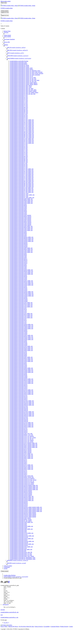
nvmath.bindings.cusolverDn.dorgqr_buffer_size (21, 282)
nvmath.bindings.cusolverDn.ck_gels (19, 152)
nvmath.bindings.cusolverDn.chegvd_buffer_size (21, 425)
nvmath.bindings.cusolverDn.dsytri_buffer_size (21, 314)
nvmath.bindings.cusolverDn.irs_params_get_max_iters (23, 81)
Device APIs (7, 42)
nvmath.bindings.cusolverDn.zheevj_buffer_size (21, 458)
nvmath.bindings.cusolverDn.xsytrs (18, 548)
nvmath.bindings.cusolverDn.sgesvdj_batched (21, 490)
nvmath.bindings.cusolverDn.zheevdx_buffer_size (22, 404)
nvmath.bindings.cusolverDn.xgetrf (18, 530)
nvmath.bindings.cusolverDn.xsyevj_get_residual (21, 440)
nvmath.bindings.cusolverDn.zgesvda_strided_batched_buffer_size (26, 511)
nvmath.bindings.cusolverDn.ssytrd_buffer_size (21, 346)
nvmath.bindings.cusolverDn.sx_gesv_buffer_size (22, 143)
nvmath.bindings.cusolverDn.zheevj (18, 463)
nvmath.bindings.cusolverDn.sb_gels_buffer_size (21, 190)
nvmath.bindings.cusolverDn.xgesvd (18, 540)
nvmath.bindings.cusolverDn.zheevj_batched (20, 452)
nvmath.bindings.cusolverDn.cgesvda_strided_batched (23, 515)
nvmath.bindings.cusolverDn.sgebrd (18, 329)
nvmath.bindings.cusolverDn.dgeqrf (18, 276)
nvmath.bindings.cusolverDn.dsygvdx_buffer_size (22, 413)
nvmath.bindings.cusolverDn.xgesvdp (19, 542)
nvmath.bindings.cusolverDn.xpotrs (18, 525)
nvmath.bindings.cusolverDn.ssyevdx (19, 406)
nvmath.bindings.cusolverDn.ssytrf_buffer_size (21, 302)
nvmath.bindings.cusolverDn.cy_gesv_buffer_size (22, 130)
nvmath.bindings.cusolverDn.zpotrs (18, 214)
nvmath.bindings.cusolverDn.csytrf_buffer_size (21, 305)
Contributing (7, 567)
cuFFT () (15, 53)
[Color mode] (1, 14)
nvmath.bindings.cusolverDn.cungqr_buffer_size (21, 283)
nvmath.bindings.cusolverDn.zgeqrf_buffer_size (21, 274)
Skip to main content (6, 1)
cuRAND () (16, 563)
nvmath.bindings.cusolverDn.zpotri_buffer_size (21, 230)
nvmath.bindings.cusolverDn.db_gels (19, 160)
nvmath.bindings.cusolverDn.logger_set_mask (21, 555)
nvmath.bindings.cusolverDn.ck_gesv (19, 104)
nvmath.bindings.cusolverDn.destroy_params (20, 519)
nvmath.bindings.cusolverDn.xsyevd (18, 534)
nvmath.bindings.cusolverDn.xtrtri (18, 550)
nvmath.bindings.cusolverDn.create (18, 62)
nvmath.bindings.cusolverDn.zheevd (18, 399)
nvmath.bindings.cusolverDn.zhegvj (18, 474)
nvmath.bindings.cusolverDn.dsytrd (18, 353)
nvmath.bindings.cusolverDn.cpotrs (18, 212)
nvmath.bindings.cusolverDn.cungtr (18, 365)
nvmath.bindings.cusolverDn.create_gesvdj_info (21, 475)
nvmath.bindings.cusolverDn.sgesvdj (18, 501)
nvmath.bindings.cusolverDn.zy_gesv (19, 100)
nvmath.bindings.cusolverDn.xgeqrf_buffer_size (21, 526)
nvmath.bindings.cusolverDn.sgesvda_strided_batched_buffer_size (26, 507)
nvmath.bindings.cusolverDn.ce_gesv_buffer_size (22, 129)
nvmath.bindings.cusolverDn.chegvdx (19, 419)
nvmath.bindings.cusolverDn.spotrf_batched (20, 215)
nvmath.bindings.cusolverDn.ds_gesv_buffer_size (22, 133)
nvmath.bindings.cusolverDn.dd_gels (19, 156)
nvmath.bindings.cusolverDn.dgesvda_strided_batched (23, 514)
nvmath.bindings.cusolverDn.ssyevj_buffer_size (21, 454)
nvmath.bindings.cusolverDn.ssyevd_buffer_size (21, 389)
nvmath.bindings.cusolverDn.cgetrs (18, 267)
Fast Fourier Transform (9, 39)
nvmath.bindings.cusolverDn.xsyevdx (19, 537)
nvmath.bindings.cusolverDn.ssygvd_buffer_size (21, 422)
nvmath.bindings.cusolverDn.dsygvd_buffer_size (21, 424)
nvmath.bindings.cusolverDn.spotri (18, 231)
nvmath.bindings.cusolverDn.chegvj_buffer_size (21, 467)
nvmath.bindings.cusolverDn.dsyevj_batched (20, 449)
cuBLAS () (16, 47)
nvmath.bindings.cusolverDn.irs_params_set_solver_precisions (25, 74)
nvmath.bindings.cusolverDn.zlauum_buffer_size (21, 241)
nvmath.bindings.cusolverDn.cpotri (18, 234)
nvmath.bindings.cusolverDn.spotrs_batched (20, 220)
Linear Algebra (7, 36)
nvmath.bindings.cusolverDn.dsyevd (18, 396)
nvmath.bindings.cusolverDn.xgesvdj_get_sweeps (22, 484)
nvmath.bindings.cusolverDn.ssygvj (18, 470)
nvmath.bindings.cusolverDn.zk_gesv (19, 98)
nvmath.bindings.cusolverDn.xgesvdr (19, 545)
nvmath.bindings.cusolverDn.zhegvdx (19, 421)
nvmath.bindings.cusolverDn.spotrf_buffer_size (21, 199)
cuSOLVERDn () (19, 58)
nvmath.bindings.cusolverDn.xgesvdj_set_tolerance (22, 478)
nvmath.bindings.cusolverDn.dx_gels (19, 162)
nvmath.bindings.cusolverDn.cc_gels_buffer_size (21, 175)
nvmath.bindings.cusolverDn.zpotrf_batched (20, 219)
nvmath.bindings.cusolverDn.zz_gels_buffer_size (21, 169)
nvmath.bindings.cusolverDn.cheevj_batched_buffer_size (23, 445)
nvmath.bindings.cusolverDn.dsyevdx (19, 407)
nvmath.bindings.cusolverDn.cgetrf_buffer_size (21, 250)
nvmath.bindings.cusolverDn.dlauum (18, 244)
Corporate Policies (55, 626)
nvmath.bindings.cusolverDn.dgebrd (18, 331)
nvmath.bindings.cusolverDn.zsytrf (18, 312)
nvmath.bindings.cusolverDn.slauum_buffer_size (21, 237)
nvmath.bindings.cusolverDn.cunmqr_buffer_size (22, 294)
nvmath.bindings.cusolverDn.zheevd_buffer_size (21, 394)
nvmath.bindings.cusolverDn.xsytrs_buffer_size (21, 546)
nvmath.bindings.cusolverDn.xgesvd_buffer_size (21, 538)
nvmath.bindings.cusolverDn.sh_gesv (19, 115)
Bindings (6, 44)
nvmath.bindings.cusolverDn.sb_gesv (19, 117)
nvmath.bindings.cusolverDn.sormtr (18, 373)
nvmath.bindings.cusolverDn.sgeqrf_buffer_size (21, 269)
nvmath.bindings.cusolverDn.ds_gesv (19, 108)
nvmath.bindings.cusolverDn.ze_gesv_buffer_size (22, 124)
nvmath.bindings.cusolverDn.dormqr (18, 298)
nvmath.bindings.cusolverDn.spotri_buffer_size (21, 226)
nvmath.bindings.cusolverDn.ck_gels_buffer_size (22, 177)
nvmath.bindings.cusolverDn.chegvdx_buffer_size (22, 414)
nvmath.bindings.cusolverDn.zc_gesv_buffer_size (22, 121)
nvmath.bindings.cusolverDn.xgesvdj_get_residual (22, 482)
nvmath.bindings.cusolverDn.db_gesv (19, 111)
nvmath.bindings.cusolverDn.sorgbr (18, 340)
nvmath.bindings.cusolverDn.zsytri (18, 323)
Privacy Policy (4, 626)
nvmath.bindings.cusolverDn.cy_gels (19, 155)
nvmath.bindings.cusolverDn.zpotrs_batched (20, 224)
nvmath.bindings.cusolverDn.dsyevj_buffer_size (21, 455)
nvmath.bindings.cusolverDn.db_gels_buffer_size (22, 185)
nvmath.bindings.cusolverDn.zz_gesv (19, 95)
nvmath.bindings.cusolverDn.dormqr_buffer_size (21, 293)
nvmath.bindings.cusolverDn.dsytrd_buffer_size (21, 347)
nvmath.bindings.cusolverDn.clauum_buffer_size (21, 239)
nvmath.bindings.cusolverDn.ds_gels (18, 158)
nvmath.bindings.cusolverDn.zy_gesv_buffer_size (22, 125)
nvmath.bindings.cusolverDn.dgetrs (18, 265)
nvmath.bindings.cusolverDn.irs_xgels (19, 196)
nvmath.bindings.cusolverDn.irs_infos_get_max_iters (22, 93)
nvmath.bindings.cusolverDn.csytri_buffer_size (21, 316)
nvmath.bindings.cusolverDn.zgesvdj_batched (21, 495)
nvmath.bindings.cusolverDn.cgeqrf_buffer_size (21, 272)
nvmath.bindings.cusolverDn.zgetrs (18, 268)
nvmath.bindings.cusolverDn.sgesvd (18, 384)
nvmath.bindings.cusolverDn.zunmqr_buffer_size (22, 295)
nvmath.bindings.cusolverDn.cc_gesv (19, 102)
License (5, 568)
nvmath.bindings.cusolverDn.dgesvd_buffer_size (21, 380)
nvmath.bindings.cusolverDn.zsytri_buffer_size (21, 317)
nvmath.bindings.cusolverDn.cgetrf (18, 256)
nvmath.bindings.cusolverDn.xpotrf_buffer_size (21, 522)
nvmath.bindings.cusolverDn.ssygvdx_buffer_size (22, 411)
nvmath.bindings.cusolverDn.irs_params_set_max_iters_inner (24, 80)
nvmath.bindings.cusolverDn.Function (19, 61)
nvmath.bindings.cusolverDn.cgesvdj (19, 504)
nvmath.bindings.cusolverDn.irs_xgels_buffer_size (22, 197)
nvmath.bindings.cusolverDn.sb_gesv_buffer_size (22, 141)
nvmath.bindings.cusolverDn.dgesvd (18, 385)
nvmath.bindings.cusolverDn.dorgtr (18, 364)
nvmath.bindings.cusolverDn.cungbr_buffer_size (21, 338)
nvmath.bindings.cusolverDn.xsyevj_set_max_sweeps (23, 437)
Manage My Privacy (13, 626)
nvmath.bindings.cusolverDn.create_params (20, 518)
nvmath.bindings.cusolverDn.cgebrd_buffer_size (21, 327)
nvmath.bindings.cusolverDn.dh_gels (19, 159)
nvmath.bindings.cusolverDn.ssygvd (18, 428)
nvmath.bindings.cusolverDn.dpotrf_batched (20, 216)
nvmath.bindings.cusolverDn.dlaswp (18, 260)
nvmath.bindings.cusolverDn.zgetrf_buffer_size (21, 252)
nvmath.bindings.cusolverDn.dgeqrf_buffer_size (21, 271)
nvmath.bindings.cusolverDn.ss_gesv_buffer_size (22, 139)
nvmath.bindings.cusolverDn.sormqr (18, 297)
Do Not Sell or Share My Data (26, 626)
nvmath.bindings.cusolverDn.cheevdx (19, 409)
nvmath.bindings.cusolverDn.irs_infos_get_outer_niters (23, 89)
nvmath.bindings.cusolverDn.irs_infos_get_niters (21, 88)
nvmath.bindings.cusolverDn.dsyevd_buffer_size (21, 391)
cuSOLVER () (17, 55)
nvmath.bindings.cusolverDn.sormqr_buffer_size (21, 291)
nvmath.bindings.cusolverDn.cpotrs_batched (20, 223)
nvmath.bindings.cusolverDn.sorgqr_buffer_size (21, 280)
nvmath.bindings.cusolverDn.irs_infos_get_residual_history (24, 92)
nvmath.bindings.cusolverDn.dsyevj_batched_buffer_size (23, 444)
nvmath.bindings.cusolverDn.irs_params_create (21, 68)
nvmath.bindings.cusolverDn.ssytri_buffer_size (21, 313)
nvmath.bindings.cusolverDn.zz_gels (18, 144)
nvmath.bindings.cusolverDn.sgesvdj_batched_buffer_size (24, 485)
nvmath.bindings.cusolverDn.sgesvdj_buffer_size (21, 496)
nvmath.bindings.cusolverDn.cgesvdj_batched (21, 493)
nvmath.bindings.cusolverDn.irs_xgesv (19, 193)
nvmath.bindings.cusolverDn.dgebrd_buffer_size (21, 325)
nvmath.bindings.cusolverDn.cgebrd (18, 332)
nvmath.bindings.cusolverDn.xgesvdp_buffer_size (22, 541)
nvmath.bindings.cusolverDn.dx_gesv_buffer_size (22, 137)
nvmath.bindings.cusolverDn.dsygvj (18, 471)
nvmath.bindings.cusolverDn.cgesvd (18, 387)
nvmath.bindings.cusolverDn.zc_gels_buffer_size (21, 170)
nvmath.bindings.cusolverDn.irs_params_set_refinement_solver (25, 70)
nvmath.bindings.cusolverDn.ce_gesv (19, 103)
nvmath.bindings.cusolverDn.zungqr (18, 290)
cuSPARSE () (17, 560)
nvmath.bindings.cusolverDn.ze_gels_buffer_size (21, 173)
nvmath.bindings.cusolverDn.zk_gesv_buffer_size (22, 122)
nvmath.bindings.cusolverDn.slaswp (18, 259)
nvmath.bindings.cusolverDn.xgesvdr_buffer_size (22, 544)
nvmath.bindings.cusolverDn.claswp (18, 261)
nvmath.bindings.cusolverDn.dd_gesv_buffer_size (22, 132)
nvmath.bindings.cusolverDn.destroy (18, 63)
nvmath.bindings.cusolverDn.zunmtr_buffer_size (21, 372)
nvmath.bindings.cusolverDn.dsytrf (18, 309)
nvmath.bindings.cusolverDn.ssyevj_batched (20, 448)
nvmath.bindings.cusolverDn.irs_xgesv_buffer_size (22, 194)
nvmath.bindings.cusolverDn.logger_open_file (21, 552)
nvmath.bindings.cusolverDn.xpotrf (18, 523)
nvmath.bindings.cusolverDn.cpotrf (18, 207)
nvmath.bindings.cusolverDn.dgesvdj (19, 503)
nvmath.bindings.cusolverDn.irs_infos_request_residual (23, 91)
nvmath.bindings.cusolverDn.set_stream (19, 65)
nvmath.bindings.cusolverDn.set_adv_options (21, 520)
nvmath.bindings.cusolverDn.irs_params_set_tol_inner (23, 77)
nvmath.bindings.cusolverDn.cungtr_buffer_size (21, 359)
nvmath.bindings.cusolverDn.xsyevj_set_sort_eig (21, 439)
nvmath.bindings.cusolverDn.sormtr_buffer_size (21, 368)
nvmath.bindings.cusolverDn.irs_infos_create (20, 87)
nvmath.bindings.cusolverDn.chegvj (18, 473)
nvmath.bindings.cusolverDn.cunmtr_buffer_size (21, 370)
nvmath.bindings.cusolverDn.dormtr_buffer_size (21, 369)
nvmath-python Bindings (10, 575)
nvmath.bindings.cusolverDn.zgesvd (18, 388)
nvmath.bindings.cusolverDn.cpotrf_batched (20, 218)
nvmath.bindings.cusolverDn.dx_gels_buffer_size (22, 186)
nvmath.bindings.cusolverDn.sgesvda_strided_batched (23, 512)
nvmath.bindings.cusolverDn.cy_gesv (19, 106)
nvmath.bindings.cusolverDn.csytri (18, 321)
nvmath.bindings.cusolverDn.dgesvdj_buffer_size (22, 497)
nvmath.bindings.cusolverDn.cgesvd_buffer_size (21, 381)
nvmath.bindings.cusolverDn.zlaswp (18, 263)
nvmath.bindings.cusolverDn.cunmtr (18, 376)
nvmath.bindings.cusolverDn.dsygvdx (19, 418)
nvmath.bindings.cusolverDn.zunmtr (18, 377)
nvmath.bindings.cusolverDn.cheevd (18, 398)
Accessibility (47, 626)
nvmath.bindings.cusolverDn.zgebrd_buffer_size (21, 328)
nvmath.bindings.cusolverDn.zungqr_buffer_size (21, 284)
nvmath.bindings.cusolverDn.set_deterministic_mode (22, 557)
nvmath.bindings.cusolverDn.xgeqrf (18, 527)
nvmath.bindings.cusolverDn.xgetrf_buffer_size (21, 529)
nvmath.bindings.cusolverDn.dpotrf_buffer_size (21, 200)
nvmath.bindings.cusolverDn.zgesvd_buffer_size (21, 383)
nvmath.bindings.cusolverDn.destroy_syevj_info (21, 434)
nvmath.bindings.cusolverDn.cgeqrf (18, 278)
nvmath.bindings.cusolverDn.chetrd (18, 354)
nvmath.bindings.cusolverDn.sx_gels (18, 167)
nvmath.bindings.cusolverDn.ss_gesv (19, 114)
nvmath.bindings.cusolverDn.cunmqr (19, 299)
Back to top (3, 2)
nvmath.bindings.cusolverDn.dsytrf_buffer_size (21, 304)
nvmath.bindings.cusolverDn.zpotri (18, 235)
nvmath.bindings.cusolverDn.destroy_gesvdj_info (22, 477)
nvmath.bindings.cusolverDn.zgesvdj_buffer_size (22, 500)
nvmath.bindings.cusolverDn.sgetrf (18, 253)
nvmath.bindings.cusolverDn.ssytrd (18, 351)
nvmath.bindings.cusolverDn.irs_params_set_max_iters (23, 78)
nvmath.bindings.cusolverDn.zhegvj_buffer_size (21, 469)
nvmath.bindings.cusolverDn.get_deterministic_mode (22, 559)
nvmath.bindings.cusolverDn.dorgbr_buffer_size (21, 336)
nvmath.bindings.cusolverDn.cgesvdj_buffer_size (22, 499)
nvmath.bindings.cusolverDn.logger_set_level (21, 553)
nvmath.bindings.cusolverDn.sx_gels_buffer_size (21, 192)
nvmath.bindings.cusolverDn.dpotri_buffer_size (21, 227)
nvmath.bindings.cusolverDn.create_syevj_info (21, 433)
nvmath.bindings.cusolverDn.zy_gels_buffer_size (22, 174)
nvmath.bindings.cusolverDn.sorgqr (18, 286)
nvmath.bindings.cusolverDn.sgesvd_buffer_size (21, 379)
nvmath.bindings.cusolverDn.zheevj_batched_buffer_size (23, 447)
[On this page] (1, 17)
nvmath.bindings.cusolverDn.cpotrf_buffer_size (21, 201)
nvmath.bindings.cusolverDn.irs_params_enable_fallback (23, 83)
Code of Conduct (8, 565)
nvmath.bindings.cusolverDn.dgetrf (18, 254)
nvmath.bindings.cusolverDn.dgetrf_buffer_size (21, 249)
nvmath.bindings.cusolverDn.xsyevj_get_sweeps (21, 441)
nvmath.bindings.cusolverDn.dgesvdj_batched (21, 492)
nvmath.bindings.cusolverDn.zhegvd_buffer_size (21, 426)
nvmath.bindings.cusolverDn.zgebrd (18, 334)
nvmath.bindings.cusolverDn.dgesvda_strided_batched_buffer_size (26, 508)
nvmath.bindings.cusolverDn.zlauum (18, 246)
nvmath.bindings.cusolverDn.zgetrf (18, 257)
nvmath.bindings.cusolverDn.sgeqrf (18, 275)
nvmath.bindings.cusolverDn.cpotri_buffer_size (21, 229)
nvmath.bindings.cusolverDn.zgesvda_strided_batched (23, 516)
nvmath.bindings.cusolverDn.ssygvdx (19, 417)
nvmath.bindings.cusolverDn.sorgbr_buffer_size (21, 335)
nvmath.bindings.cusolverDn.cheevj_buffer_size (21, 456)
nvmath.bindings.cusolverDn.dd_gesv (19, 107)
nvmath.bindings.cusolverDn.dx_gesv (19, 113)
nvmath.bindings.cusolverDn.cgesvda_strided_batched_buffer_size (26, 510)
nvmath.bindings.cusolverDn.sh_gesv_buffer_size (22, 140)
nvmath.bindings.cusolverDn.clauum (18, 245)
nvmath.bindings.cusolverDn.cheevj (18, 462)
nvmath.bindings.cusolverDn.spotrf (18, 204)
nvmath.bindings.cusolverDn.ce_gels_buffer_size (21, 178)
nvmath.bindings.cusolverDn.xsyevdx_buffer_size (22, 535)
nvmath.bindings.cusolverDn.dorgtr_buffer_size (21, 358)
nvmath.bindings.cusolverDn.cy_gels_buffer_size (22, 179)
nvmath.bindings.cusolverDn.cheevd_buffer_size (21, 392)
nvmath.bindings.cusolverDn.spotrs (18, 209)
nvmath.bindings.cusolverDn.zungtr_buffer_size (21, 361)
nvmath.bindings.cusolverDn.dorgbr (18, 342)
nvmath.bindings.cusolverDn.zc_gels (18, 145)
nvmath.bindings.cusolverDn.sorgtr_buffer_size (21, 357)
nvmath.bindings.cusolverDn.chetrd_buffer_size (21, 349)
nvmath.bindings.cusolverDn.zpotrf (18, 208)
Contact (71, 626)
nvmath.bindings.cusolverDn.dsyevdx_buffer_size (22, 402)
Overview (6, 32)
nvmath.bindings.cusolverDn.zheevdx (19, 410)
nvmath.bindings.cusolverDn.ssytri (18, 319)
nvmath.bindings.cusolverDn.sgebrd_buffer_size (21, 324)
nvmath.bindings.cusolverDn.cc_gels (18, 151)
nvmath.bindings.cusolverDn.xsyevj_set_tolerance (22, 436)
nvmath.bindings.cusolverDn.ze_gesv (19, 99)
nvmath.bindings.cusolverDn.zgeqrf (18, 279)
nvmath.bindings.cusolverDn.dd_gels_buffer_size (22, 181)
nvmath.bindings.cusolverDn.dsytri (18, 320)
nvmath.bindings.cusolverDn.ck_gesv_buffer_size (22, 128)
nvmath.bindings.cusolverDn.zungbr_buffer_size (21, 339)
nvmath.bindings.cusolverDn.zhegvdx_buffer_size (22, 415)
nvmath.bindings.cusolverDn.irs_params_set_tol (21, 76)
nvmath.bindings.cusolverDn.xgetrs (18, 531)
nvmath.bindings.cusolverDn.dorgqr (18, 287)
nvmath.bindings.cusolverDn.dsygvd (18, 429)
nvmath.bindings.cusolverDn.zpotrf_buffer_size (21, 203)
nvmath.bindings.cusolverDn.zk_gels (19, 147)
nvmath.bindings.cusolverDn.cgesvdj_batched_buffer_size (24, 488)
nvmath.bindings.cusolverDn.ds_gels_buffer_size (21, 182)
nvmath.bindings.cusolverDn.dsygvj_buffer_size (21, 466)
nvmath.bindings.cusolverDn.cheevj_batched (20, 451)
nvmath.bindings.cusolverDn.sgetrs (18, 264)
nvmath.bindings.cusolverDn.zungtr (18, 366)
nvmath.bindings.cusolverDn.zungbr (18, 344)
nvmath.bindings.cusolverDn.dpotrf (18, 205)
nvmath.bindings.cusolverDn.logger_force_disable (22, 556)
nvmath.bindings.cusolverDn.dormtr (18, 374)
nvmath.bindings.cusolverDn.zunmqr (19, 301)
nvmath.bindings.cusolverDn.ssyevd (18, 395)
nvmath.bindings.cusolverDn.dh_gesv (19, 110)
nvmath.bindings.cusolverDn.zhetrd (18, 355)
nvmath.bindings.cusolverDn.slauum (18, 242)
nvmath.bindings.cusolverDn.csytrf (18, 310)
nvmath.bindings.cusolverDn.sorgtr (18, 362)
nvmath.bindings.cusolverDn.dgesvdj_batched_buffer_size (24, 486)
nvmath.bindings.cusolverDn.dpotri (18, 233)
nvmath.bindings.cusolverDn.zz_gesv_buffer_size (22, 119)
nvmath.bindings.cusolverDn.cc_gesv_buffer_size (22, 126)
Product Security (64, 626)
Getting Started (7, 35)
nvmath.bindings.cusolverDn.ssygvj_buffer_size (21, 465)
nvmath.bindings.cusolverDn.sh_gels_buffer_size (21, 189)
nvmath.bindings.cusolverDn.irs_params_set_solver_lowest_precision (26, 73)
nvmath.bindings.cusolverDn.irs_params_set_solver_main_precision (26, 72)
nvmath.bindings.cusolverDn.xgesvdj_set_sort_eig (22, 481)
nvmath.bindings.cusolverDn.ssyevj (18, 459)
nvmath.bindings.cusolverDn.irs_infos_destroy (21, 85)
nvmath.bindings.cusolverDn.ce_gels (18, 154)
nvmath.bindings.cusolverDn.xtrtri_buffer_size (21, 549)
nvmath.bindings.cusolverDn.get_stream (19, 66)
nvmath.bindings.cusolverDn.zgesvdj (19, 505)
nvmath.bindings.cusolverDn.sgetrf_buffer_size (21, 248)
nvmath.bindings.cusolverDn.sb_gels (18, 166)
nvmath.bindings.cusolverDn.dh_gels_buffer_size (22, 184)
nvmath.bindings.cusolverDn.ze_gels (18, 148)
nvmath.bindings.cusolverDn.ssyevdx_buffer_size (22, 400)
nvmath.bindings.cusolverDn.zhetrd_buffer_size (21, 350)
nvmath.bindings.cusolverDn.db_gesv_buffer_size (22, 136)
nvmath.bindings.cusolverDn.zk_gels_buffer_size (22, 171)
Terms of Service (39, 626)
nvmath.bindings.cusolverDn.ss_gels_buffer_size (21, 188)
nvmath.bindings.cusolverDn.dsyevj (18, 460)
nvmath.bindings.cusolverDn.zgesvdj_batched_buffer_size (24, 489)
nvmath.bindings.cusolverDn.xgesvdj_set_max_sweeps (23, 480)
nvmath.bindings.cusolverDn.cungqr (18, 289)
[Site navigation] (1, 4)
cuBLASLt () (17, 50)
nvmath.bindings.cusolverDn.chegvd (18, 430)
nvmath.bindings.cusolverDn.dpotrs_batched (20, 222)
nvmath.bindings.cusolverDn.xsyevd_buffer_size (21, 533)
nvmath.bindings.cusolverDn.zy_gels (19, 149)
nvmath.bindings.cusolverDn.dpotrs (18, 211)
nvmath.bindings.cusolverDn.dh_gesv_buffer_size (22, 134)
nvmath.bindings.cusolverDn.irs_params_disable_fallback (23, 84)
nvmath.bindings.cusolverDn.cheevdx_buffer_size (22, 403)
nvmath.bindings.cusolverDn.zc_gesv (19, 96)
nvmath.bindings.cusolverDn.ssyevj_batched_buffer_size (23, 443)
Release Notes (7, 31)
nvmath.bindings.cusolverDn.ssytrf (18, 308)
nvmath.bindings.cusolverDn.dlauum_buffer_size (21, 238)
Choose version (4, 10)
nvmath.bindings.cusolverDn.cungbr (18, 343)
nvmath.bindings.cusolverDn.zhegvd (18, 432)
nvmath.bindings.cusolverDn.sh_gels (18, 164)
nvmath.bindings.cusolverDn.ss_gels (18, 163)
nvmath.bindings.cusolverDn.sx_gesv (19, 118)
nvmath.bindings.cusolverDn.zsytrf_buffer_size (21, 306)
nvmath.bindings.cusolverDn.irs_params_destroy (21, 69)
